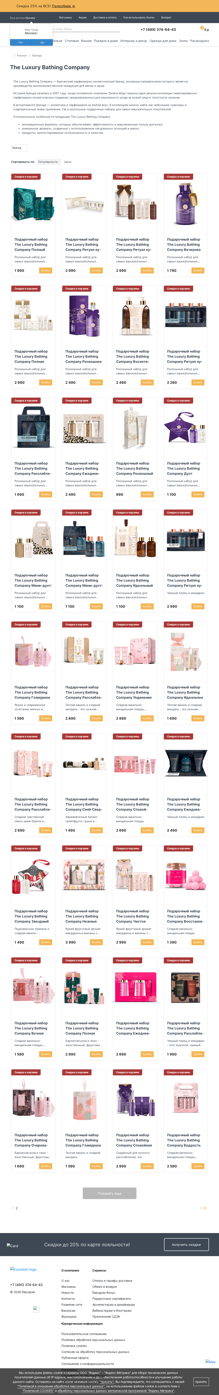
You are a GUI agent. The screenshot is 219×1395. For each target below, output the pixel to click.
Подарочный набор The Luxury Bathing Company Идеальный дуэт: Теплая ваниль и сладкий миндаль (134, 580)
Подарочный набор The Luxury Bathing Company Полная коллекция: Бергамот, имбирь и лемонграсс (31, 356)
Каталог (22, 55)
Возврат (166, 17)
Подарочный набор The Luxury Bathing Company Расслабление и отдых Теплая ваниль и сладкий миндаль (83, 692)
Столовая (72, 41)
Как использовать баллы (138, 17)
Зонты (183, 41)
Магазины (65, 17)
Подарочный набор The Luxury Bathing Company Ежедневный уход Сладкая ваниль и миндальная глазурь (134, 1028)
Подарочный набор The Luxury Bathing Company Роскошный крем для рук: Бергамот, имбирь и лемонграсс (134, 468)
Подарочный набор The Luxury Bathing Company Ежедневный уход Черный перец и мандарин (185, 804)
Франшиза (68, 1316)
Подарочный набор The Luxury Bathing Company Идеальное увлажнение (185, 692)
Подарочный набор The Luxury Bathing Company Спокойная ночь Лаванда (134, 1140)
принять (201, 1381)
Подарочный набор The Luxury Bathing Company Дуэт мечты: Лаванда (183, 468)
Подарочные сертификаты (111, 1298)
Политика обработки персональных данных (93, 1340)
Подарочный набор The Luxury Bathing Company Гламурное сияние (32, 692)
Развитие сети (71, 1304)
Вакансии (68, 1310)
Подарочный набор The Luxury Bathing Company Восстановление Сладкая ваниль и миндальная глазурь (185, 916)
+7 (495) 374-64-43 (158, 29)
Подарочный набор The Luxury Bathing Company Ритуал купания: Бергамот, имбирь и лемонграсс (83, 244)
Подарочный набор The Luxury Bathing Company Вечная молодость (31, 1028)
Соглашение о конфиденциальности (87, 1364)
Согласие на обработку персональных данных (95, 1352)
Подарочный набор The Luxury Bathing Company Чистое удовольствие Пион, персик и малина (133, 916)
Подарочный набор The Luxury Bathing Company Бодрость (184, 1140)
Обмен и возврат (104, 1286)
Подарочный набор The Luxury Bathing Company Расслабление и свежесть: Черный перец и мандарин (33, 468)
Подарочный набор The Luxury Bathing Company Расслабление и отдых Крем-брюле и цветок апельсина (33, 804)
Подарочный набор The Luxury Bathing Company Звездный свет (32, 916)
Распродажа (199, 41)
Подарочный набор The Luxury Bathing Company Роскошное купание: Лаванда (83, 356)
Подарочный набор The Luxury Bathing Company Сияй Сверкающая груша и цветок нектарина (83, 804)
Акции (82, 17)
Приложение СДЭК (106, 1316)
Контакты (68, 1298)
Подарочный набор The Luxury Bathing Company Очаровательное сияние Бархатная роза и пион (32, 1140)
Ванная (86, 41)
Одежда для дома (162, 41)
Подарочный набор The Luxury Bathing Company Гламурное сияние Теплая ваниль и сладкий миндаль (83, 1140)
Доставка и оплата (105, 17)
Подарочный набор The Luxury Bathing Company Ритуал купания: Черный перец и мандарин (185, 356)
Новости (67, 1292)
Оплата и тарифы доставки (112, 1280)
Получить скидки (186, 1244)
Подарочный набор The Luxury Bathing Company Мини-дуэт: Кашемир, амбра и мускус (33, 580)
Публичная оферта (75, 1358)
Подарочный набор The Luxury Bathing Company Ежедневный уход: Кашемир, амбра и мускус (83, 468)
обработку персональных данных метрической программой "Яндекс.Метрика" (116, 1390)
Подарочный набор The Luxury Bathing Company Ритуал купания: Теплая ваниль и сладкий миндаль (134, 244)
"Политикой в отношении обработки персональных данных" (61, 1386)
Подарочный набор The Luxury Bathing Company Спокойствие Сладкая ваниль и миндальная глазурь (132, 804)
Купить (45, 270)
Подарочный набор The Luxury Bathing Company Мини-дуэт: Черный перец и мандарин (84, 580)
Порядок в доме (106, 41)
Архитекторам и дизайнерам (113, 1304)
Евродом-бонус (103, 1292)
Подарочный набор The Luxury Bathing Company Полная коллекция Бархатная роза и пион (84, 1028)
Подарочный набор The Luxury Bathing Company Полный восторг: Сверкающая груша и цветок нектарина (32, 244)
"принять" (106, 1381)
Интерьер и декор (133, 41)
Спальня (56, 41)
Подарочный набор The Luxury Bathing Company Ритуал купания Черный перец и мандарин (185, 580)
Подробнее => (63, 6)
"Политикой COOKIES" (38, 1390)
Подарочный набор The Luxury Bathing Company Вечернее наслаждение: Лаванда (184, 244)
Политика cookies (74, 1346)
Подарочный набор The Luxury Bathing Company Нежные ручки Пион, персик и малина (83, 916)
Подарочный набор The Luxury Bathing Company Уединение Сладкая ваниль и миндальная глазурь (134, 692)
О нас (65, 1280)
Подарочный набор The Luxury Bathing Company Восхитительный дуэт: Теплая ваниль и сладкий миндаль (134, 356)
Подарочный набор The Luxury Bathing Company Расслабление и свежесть (185, 1028)
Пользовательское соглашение (84, 1334)
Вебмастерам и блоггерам (112, 1310)
